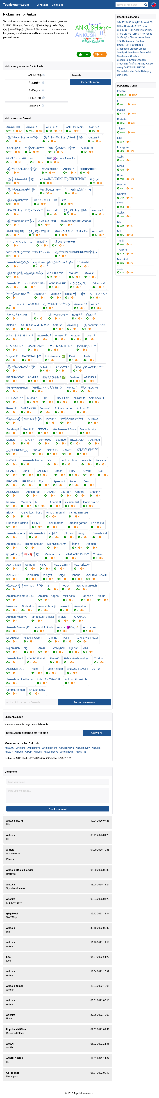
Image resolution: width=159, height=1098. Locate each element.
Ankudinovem (49, 747)
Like (119, 137)
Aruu (147, 37)
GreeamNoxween (126, 59)
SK (119, 221)
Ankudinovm (66, 751)
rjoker (141, 37)
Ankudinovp (33, 747)
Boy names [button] (42, 5)
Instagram (123, 147)
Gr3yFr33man (139, 22)
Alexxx (149, 63)
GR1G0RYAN (132, 30)
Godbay (140, 41)
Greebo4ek (146, 52)
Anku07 (9, 751)
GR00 (120, 33)
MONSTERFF (124, 44)
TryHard (122, 249)
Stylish (121, 156)
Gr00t (150, 22)
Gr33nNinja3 (145, 30)
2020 (120, 268)
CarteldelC (122, 74)
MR (119, 231)
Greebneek (123, 48)
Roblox (121, 194)
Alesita (133, 37)
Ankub (28, 751)
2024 (120, 203)
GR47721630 (124, 22)
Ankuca (38, 751)
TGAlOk (121, 41)
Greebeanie (123, 56)
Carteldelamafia (125, 71)
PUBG (121, 109)
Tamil (120, 240)
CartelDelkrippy (143, 71)
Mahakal (122, 259)
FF (118, 100)
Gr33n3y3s (123, 37)
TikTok (121, 128)
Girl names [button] (57, 5)
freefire (121, 91)
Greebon (141, 59)
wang (120, 67)
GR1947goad (145, 33)
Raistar (121, 184)
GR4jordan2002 (132, 26)
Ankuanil (20, 747)
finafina (132, 63)
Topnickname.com (16, 5)
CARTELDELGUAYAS (134, 67)
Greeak (142, 48)
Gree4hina (122, 63)
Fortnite (122, 119)
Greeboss (137, 44)
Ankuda (19, 751)
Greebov (134, 56)
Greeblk (134, 48)
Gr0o (144, 26)
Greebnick (133, 52)
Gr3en (120, 26)
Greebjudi (122, 52)
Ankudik (96, 747)
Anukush (130, 41)
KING (120, 165)
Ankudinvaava (66, 747)
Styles (121, 212)
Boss (120, 175)
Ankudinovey (83, 747)
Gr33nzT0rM (130, 33)
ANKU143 (81, 751)
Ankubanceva (51, 751)
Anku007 (9, 747)
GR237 (120, 30)
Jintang (141, 63)
